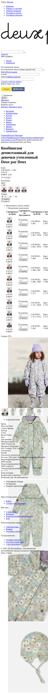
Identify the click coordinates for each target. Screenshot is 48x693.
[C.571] (24, 192)
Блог (8, 518)
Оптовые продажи (13, 540)
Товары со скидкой (14, 8)
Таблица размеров (13, 11)
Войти (3, 72)
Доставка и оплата (13, 13)
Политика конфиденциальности (19, 516)
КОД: (3, 168)
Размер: (4, 194)
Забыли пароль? (14, 77)
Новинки (10, 6)
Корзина (4, 107)
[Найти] (25, 52)
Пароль (4, 77)
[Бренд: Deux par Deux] (6, 178)
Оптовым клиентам (14, 15)
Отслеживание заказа (10, 69)
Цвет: (3, 183)
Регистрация (11, 72)
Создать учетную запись (11, 82)
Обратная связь (12, 527)
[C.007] (17, 192)
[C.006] (11, 192)
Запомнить (8, 95)
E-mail (3, 74)
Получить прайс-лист (15, 542)
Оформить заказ (15, 107)
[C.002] (4, 192)
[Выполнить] (44, 70)
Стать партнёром (13, 544)
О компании (11, 512)
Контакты (10, 514)
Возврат (9, 529)
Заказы (9, 61)
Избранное (10, 63)
